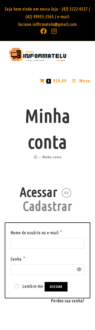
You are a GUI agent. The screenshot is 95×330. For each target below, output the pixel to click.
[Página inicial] (35, 157)
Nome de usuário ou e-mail (36, 232)
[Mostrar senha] (78, 269)
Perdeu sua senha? (67, 300)
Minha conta (51, 157)
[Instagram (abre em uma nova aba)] (53, 31)
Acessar (39, 191)
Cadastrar (47, 205)
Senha (18, 258)
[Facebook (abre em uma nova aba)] (43, 31)
